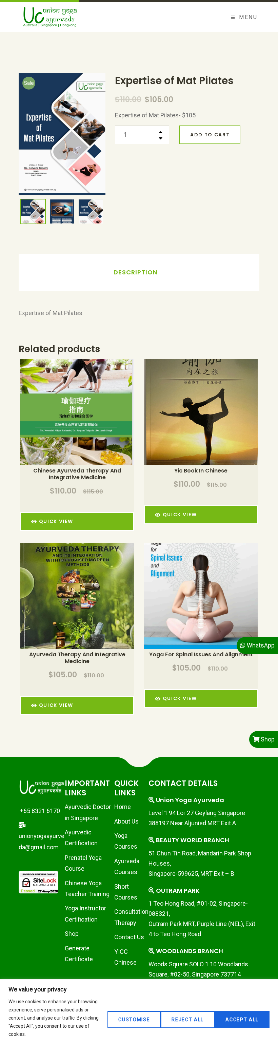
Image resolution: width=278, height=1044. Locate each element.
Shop (72, 933)
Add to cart (210, 134)
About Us (126, 821)
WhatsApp (260, 645)
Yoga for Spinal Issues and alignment (201, 654)
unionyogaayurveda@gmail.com (41, 841)
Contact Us (129, 937)
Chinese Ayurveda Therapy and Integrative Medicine (77, 474)
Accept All (242, 1019)
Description (136, 272)
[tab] (136, 272)
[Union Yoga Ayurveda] (50, 17)
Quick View (86, 416)
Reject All (188, 1019)
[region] (139, 1011)
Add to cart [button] (68, 416)
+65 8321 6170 (39, 810)
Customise (134, 1019)
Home (122, 806)
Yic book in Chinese (200, 470)
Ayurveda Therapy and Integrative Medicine (77, 658)
